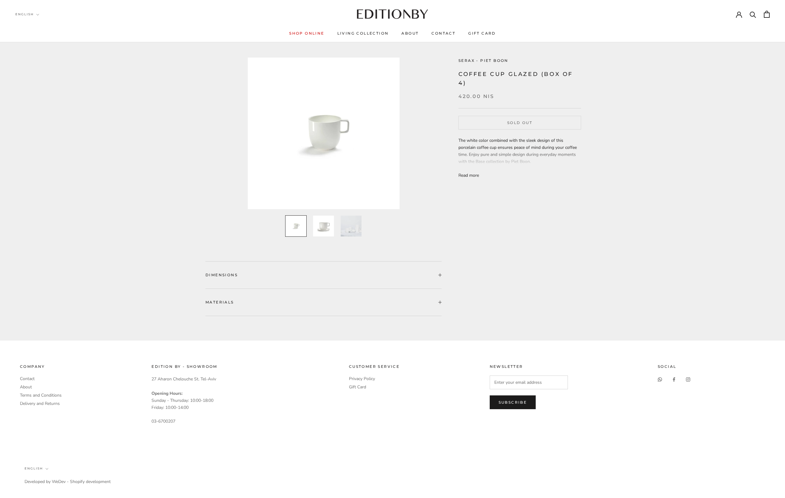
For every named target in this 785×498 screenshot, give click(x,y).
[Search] (753, 14)
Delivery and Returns (40, 403)
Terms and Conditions (41, 395)
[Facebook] (674, 379)
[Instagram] (688, 379)
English (24, 14)
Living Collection (363, 33)
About (410, 33)
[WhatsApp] (660, 379)
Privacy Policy (362, 379)
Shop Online (306, 33)
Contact (443, 33)
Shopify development (90, 482)
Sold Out (519, 122)
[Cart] (767, 14)
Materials (219, 302)
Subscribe (513, 402)
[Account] (739, 14)
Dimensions (221, 275)
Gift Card (482, 33)
